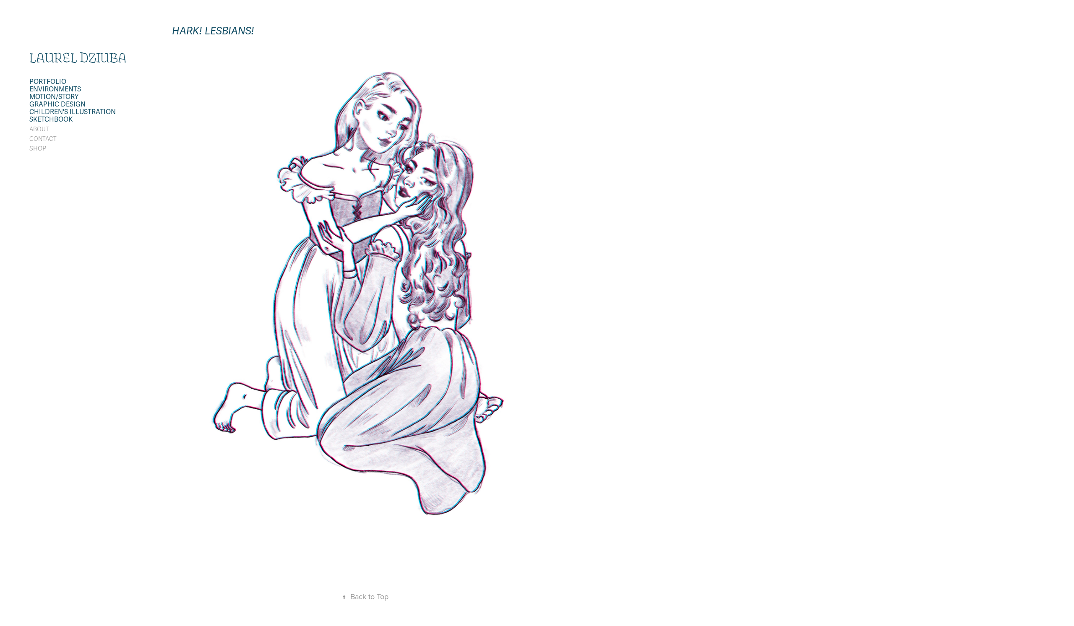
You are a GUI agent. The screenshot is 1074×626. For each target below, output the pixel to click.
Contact (43, 139)
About (39, 129)
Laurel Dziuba (78, 57)
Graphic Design (57, 104)
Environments (55, 89)
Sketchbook (51, 119)
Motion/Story (53, 97)
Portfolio (47, 82)
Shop (37, 148)
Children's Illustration (72, 112)
